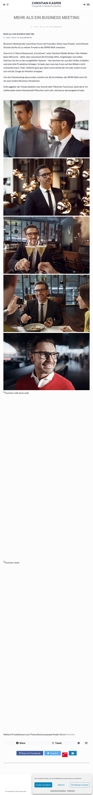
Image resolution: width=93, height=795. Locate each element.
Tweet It (54, 753)
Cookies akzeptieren (43, 785)
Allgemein (56, 27)
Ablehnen (61, 785)
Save (65, 753)
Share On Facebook (30, 753)
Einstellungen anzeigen (79, 785)
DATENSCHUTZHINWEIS (58, 791)
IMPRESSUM (71, 791)
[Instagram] (7, 5)
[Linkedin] (4, 5)
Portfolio (70, 734)
